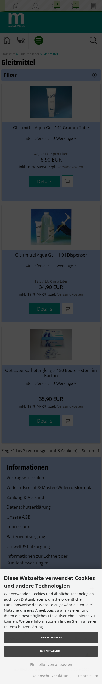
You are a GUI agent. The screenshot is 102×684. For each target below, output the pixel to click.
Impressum (88, 675)
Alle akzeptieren (51, 637)
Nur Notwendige (51, 651)
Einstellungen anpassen (51, 664)
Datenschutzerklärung (51, 675)
